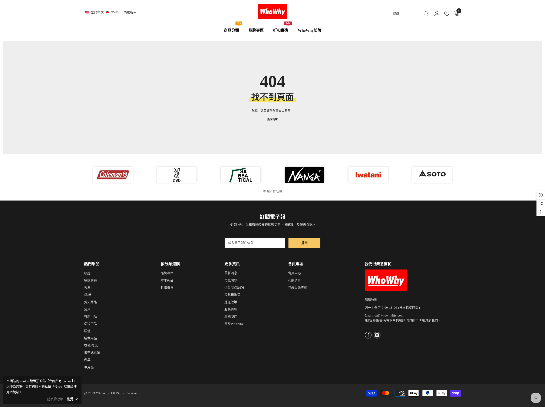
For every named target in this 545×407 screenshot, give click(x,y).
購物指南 (130, 12)
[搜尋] (411, 13)
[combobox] (407, 13)
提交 (304, 243)
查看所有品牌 (272, 191)
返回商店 (272, 119)
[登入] (436, 13)
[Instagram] (377, 335)
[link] (432, 175)
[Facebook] (368, 335)
